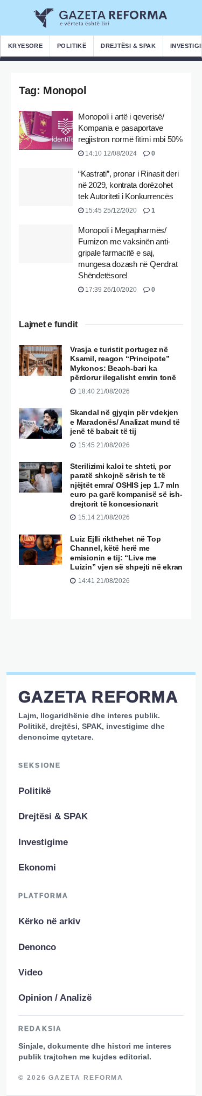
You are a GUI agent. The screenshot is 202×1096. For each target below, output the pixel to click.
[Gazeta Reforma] (101, 18)
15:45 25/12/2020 (110, 210)
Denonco (37, 947)
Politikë (71, 46)
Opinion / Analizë (55, 998)
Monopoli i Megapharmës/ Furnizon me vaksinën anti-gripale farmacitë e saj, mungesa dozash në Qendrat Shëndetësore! (127, 253)
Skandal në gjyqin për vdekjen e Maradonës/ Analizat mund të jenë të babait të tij (125, 421)
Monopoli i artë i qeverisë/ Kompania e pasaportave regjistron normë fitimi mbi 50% (130, 128)
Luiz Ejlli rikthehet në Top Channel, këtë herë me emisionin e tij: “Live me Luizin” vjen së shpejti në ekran (126, 553)
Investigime (43, 842)
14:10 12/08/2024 (110, 153)
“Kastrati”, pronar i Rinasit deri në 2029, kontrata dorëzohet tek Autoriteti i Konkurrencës (128, 185)
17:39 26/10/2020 (110, 289)
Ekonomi (37, 867)
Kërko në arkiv (49, 921)
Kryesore (25, 46)
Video (30, 972)
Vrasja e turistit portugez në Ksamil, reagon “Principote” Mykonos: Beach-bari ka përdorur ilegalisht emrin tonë (123, 363)
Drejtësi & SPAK (128, 46)
